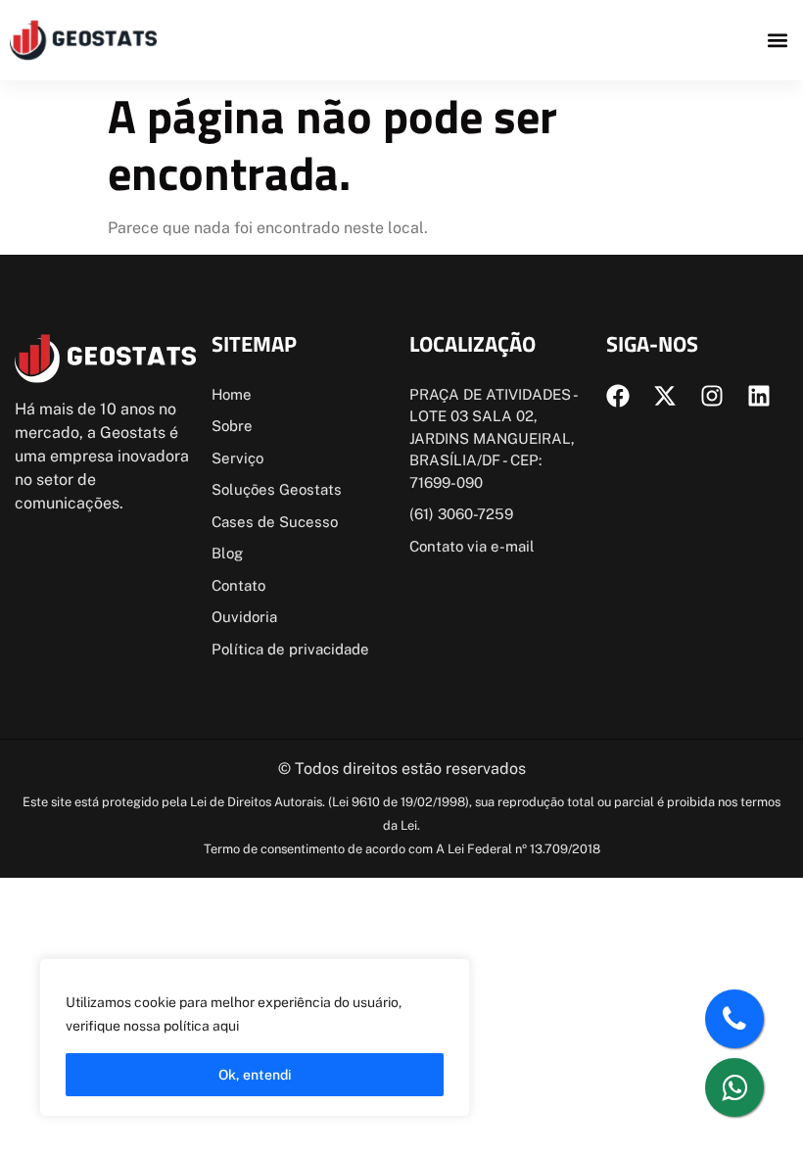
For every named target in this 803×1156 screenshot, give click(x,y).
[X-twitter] (665, 396)
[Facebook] (618, 396)
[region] (254, 1037)
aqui (226, 1026)
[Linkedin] (759, 396)
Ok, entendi (255, 1075)
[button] (777, 40)
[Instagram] (712, 396)
